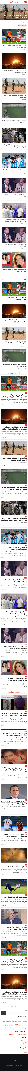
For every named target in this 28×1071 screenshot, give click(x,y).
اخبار (25, 302)
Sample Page (15, 1060)
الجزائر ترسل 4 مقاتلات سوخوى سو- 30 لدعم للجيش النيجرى (15, 1024)
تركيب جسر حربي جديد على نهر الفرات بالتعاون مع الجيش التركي (15, 1025)
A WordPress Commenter (21, 1034)
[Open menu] (25, 2)
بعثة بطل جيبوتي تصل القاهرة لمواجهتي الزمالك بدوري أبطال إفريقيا (14, 1019)
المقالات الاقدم (14, 1006)
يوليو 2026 (25, 1042)
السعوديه (25, 1052)
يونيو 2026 (25, 1043)
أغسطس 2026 (24, 1040)
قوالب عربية (7, 1065)
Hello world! (11, 1034)
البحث (26, 1010)
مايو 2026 (25, 1045)
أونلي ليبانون (14, 2)
